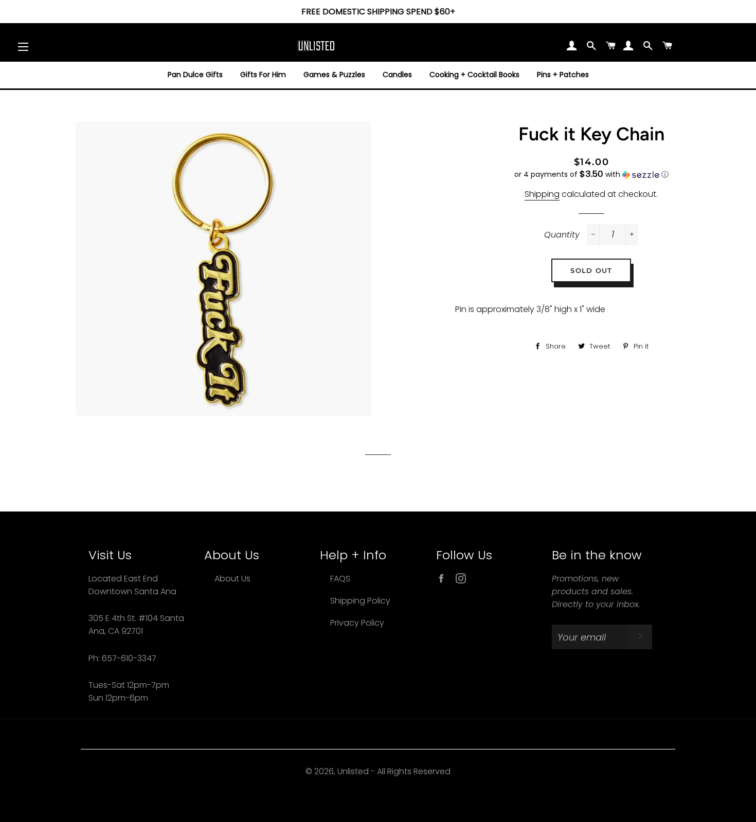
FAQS (340, 578)
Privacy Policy (357, 623)
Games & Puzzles (334, 74)
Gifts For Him (263, 74)
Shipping (542, 194)
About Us (232, 578)
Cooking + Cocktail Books (474, 74)
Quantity (562, 235)
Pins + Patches (563, 74)
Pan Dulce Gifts (195, 74)
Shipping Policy (360, 601)
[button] (591, 174)
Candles (397, 74)
